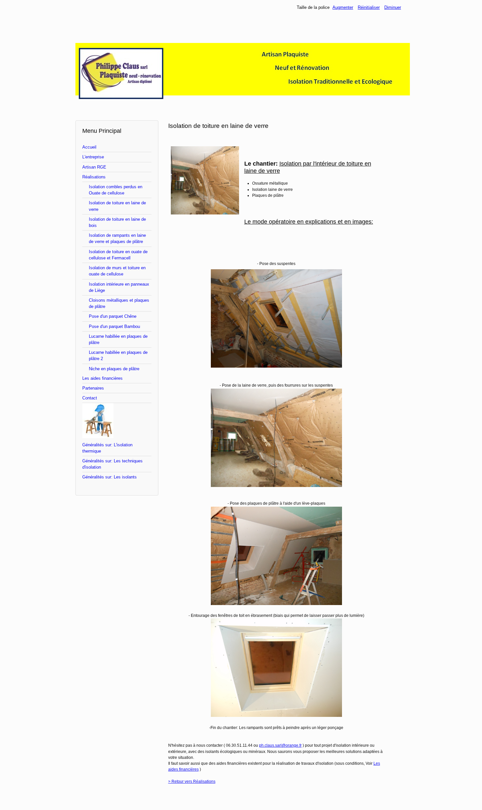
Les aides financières (102, 378)
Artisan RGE (94, 167)
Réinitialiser (369, 7)
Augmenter (342, 7)
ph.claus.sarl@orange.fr (280, 745)
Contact (89, 397)
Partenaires (93, 388)
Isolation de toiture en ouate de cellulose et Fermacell (118, 254)
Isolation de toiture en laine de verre (117, 206)
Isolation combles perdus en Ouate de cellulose (115, 189)
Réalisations (94, 176)
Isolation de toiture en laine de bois (117, 222)
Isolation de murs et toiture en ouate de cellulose (117, 270)
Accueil (89, 147)
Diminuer (392, 7)
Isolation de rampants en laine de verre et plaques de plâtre (117, 238)
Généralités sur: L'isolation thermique (107, 448)
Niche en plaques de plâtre (114, 368)
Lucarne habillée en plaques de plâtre (118, 339)
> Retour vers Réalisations (191, 781)
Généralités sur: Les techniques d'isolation (112, 464)
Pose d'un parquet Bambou (114, 326)
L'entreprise (93, 156)
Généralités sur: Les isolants (109, 477)
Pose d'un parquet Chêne (112, 316)
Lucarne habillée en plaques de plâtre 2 (118, 355)
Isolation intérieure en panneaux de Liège (119, 287)
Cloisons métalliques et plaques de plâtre (119, 303)
